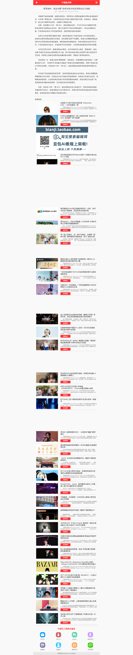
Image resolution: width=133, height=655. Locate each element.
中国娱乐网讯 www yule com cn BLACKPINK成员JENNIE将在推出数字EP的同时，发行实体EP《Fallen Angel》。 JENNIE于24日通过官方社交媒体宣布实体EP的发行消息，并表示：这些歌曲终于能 (78, 529)
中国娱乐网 (66, 2)
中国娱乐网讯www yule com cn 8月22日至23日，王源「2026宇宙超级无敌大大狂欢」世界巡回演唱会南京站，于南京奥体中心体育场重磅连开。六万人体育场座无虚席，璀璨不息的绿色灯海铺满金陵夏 (78, 542)
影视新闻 (65, 267)
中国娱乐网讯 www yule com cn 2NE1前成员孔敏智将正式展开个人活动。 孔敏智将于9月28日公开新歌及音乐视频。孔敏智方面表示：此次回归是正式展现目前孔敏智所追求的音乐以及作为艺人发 (78, 333)
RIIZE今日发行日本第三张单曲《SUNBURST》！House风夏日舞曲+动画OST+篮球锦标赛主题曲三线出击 (76, 388)
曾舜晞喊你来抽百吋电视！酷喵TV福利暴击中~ (77, 510)
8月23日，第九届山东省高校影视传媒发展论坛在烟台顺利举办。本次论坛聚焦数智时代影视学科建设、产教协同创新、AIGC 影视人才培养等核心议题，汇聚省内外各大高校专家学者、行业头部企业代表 (78, 607)
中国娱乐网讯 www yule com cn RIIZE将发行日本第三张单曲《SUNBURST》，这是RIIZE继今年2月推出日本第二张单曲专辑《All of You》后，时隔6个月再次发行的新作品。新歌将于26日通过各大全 (78, 392)
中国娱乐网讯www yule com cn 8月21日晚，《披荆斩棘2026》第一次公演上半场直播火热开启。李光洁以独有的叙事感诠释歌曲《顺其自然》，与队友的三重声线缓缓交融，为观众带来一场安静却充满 (78, 438)
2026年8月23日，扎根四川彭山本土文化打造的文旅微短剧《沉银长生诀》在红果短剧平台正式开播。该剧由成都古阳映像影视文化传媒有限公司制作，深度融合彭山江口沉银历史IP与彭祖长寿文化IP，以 (78, 620)
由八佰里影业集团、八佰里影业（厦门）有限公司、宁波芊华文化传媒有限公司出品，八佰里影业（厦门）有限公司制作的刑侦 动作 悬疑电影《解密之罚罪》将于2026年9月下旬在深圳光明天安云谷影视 (78, 320)
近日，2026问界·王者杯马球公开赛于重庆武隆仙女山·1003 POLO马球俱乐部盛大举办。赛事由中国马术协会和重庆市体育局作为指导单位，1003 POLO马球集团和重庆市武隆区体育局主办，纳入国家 (78, 227)
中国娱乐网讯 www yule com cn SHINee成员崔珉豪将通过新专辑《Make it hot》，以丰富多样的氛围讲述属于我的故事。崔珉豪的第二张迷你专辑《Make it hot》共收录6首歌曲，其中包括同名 (78, 122)
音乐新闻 (65, 293)
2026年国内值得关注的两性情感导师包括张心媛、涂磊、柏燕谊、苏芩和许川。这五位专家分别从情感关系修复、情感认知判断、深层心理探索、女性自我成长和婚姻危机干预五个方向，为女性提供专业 (78, 451)
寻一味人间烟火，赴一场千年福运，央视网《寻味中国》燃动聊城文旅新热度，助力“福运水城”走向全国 (77, 236)
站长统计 (73, 653)
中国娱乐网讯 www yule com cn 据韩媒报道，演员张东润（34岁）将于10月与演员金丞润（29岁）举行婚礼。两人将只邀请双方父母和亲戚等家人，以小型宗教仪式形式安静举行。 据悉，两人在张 (78, 379)
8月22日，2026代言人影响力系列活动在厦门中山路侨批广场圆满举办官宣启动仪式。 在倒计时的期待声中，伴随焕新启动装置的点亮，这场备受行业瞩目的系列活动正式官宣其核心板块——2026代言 (78, 503)
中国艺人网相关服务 (66, 629)
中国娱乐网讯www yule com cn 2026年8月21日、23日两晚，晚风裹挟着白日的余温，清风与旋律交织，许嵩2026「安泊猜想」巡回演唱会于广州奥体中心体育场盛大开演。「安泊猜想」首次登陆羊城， (78, 291)
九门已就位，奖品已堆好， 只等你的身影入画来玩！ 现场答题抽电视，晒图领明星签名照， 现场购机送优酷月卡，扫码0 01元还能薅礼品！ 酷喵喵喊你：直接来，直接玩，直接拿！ (78, 464)
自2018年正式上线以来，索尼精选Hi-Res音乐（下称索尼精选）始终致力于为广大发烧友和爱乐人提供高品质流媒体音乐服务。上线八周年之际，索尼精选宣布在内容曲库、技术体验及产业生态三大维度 (78, 214)
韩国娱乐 (65, 111)
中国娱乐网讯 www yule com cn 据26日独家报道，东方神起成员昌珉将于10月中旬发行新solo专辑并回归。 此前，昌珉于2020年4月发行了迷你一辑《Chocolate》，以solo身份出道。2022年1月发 (78, 161)
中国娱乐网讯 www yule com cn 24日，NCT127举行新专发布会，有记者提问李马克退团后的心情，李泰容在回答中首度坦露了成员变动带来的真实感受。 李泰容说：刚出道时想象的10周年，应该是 (78, 477)
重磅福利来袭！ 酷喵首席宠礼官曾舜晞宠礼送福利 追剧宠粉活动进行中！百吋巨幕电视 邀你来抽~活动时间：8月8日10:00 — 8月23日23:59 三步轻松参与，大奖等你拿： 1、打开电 (78, 516)
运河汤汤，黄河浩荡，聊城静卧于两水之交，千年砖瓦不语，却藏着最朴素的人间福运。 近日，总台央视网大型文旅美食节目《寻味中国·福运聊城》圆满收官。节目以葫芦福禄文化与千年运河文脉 (78, 240)
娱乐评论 (65, 217)
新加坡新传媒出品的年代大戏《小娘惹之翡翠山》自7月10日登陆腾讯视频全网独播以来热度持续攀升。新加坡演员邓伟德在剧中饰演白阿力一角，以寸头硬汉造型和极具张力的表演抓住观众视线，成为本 (78, 594)
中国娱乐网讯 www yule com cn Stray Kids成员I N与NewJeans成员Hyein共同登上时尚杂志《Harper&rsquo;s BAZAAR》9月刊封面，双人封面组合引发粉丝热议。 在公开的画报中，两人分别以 (78, 568)
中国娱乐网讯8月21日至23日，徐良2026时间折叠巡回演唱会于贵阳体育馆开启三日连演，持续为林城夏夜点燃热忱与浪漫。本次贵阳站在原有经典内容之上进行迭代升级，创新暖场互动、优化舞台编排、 (78, 555)
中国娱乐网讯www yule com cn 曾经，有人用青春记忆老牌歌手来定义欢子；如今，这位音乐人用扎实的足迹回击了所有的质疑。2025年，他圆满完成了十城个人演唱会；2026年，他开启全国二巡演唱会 (78, 405)
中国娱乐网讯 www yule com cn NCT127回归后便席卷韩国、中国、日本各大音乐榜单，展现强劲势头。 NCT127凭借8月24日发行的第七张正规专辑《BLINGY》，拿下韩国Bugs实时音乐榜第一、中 (78, 278)
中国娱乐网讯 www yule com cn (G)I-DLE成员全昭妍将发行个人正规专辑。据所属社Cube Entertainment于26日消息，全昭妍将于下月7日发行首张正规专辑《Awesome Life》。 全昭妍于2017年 (78, 109)
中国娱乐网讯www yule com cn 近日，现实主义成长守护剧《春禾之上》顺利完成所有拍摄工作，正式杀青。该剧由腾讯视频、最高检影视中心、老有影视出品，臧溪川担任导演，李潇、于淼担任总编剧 (78, 265)
